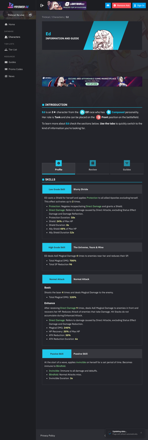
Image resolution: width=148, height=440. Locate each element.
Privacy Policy (47, 435)
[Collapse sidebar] (43, 5)
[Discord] (108, 5)
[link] (67, 5)
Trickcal (46, 17)
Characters (58, 17)
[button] (18, 15)
